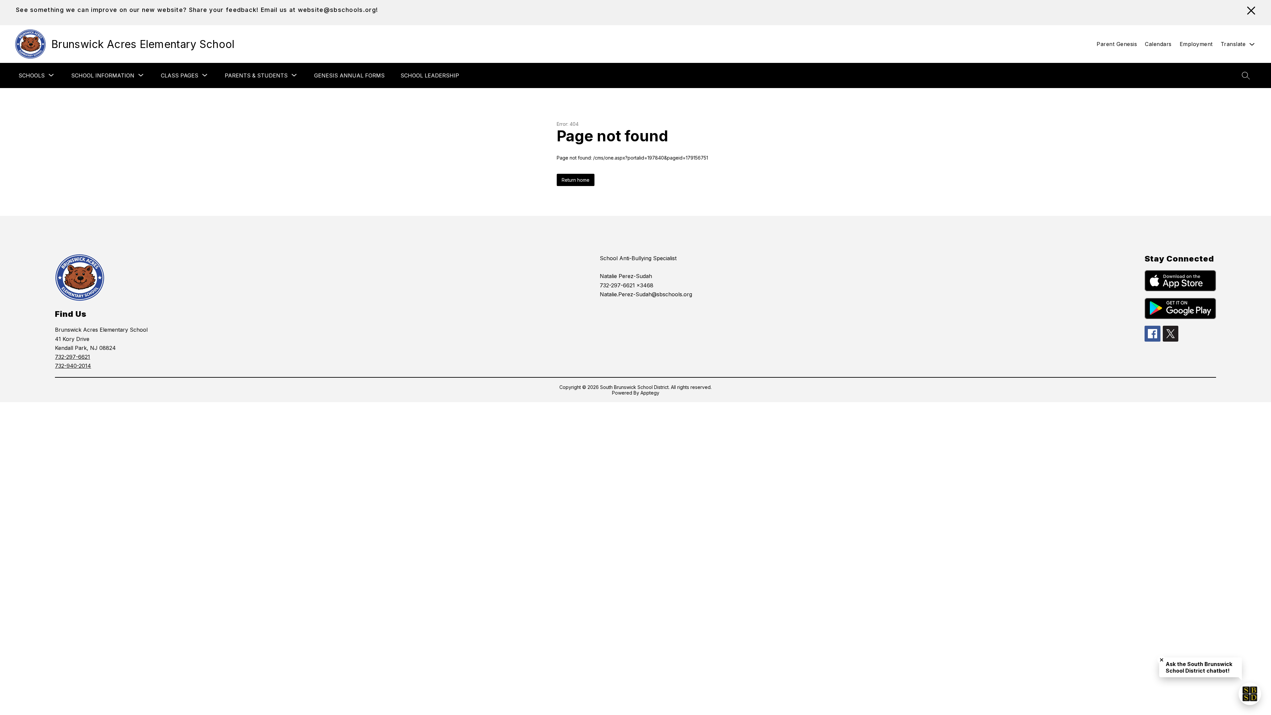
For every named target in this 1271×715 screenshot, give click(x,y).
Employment (1196, 44)
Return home (575, 180)
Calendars (1158, 44)
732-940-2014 (73, 365)
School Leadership (429, 75)
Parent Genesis (1117, 44)
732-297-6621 (72, 357)
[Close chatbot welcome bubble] (1161, 660)
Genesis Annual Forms (349, 75)
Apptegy (649, 393)
